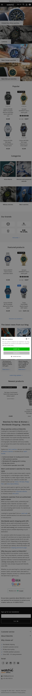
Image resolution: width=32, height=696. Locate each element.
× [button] (28, 338)
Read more (17, 345)
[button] (16, 356)
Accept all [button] (16, 349)
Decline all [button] (16, 353)
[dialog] (16, 348)
